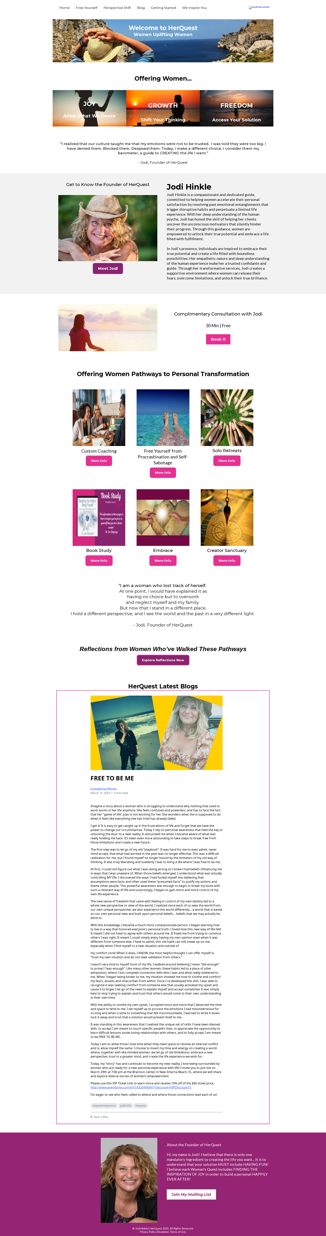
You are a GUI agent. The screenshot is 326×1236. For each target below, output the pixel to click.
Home (64, 8)
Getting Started (163, 8)
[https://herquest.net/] (259, 7)
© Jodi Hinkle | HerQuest (147, 1228)
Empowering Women (104, 788)
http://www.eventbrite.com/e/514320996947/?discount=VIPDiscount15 (141, 1087)
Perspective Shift (117, 8)
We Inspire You (194, 8)
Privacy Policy (148, 1231)
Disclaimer (163, 1231)
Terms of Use (178, 1231)
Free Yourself (87, 8)
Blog (141, 8)
